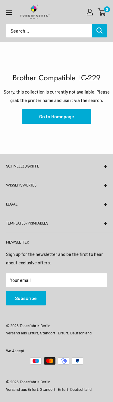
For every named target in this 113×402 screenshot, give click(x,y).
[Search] (99, 30)
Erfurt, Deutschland (75, 332)
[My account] (90, 12)
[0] (102, 12)
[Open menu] (9, 12)
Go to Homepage (56, 116)
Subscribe (26, 298)
